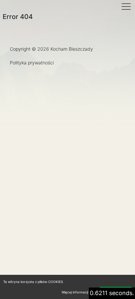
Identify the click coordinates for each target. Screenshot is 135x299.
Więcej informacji (75, 292)
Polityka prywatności (32, 62)
